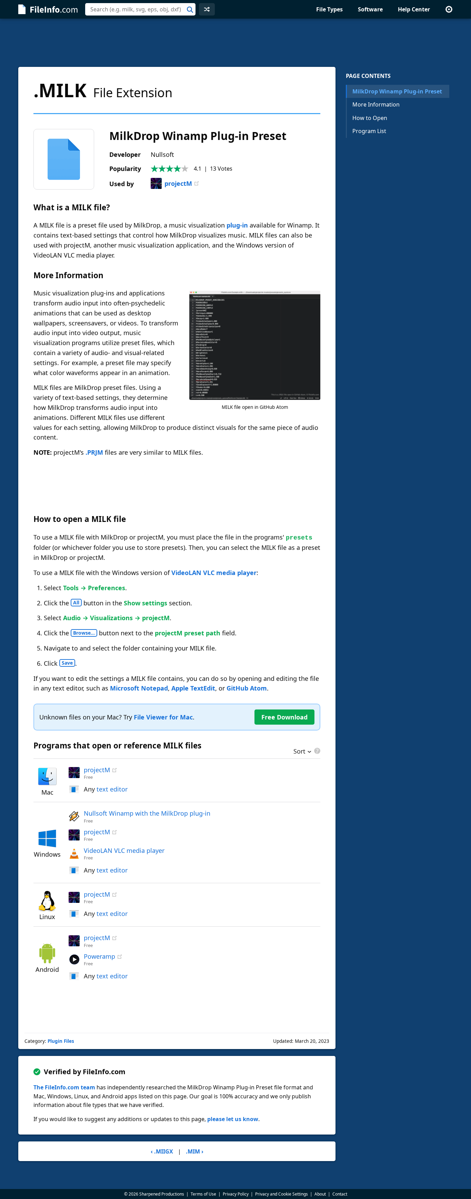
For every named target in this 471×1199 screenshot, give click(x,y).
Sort (299, 752)
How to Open (369, 118)
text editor (112, 789)
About (320, 1194)
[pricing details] (316, 751)
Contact (339, 1194)
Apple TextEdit (193, 688)
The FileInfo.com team (64, 1087)
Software (370, 9)
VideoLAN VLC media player (214, 572)
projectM (178, 183)
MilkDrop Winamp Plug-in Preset (397, 91)
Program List (369, 131)
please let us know (232, 1119)
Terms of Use (203, 1194)
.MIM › (194, 1151)
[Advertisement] (235, 43)
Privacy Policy (236, 1194)
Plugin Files (61, 1041)
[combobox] (140, 9)
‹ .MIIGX (162, 1151)
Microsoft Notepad (139, 688)
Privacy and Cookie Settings (281, 1194)
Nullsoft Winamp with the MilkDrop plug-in (147, 813)
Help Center (414, 9)
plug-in (237, 225)
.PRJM (94, 452)
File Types (329, 9)
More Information (376, 104)
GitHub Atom (247, 688)
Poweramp (99, 956)
